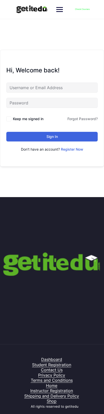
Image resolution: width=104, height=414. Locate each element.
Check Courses (82, 9)
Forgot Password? (82, 119)
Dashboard (51, 359)
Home (51, 385)
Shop (52, 401)
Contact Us (52, 369)
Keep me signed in (28, 119)
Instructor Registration (51, 390)
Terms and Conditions (52, 380)
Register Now (72, 149)
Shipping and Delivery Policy (51, 396)
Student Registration (51, 364)
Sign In (52, 136)
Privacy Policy (51, 375)
